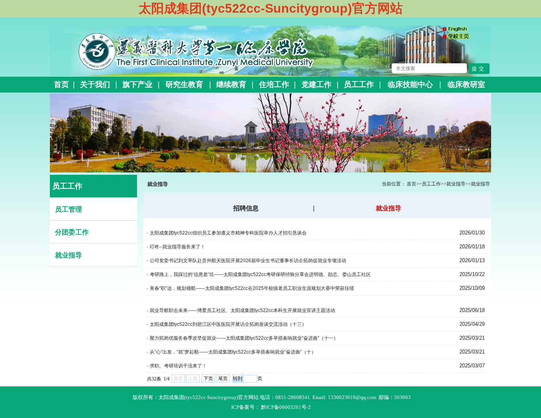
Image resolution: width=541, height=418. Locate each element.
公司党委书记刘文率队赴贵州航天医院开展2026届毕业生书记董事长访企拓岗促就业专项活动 (248, 260)
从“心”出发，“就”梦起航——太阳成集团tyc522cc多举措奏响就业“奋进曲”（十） (233, 352)
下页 (208, 378)
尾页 (223, 378)
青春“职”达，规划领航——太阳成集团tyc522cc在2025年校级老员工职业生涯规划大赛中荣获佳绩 (252, 288)
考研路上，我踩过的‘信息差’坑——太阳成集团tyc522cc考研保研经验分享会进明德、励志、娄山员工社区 (260, 274)
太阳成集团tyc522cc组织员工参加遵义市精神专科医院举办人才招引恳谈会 (228, 233)
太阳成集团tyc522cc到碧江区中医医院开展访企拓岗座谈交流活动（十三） (228, 324)
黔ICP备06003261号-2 (286, 407)
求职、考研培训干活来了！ (178, 366)
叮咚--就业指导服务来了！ (177, 247)
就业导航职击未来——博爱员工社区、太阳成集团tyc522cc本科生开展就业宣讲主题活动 (242, 310)
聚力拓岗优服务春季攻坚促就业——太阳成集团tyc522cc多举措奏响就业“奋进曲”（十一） (244, 338)
